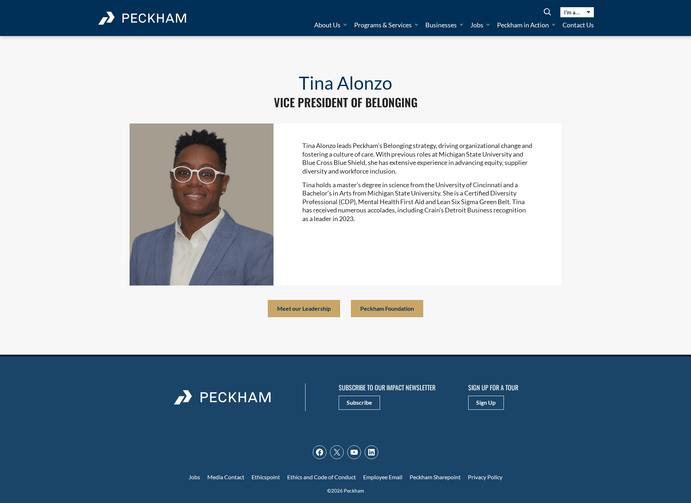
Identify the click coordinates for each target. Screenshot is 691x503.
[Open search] (547, 12)
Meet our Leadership (304, 308)
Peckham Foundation (387, 308)
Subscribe (359, 402)
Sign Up (486, 402)
